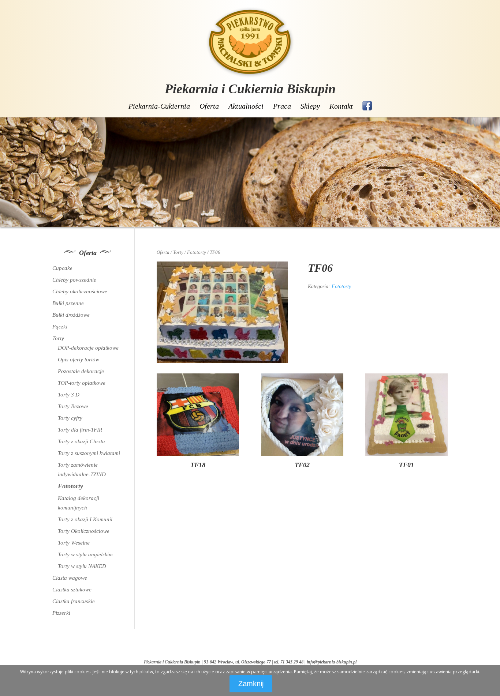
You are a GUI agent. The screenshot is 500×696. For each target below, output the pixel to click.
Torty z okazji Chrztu (81, 441)
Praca (282, 106)
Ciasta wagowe (69, 578)
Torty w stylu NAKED (82, 566)
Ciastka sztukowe (72, 589)
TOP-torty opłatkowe (81, 383)
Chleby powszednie (74, 280)
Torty (178, 252)
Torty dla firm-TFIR (80, 430)
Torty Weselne (74, 543)
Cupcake (62, 268)
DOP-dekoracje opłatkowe (88, 348)
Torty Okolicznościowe (83, 531)
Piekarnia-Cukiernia (159, 106)
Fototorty (196, 252)
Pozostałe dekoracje (81, 371)
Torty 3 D (68, 395)
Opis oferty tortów (78, 359)
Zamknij (251, 684)
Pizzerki (61, 613)
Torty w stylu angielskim (85, 554)
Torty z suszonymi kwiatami (89, 453)
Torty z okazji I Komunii (85, 519)
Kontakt (341, 106)
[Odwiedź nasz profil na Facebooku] (367, 105)
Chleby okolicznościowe (79, 291)
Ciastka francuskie (73, 601)
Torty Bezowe (73, 406)
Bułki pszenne (68, 303)
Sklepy (310, 106)
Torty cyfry (70, 418)
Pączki (59, 327)
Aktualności (246, 106)
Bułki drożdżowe (71, 315)
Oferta (209, 106)
